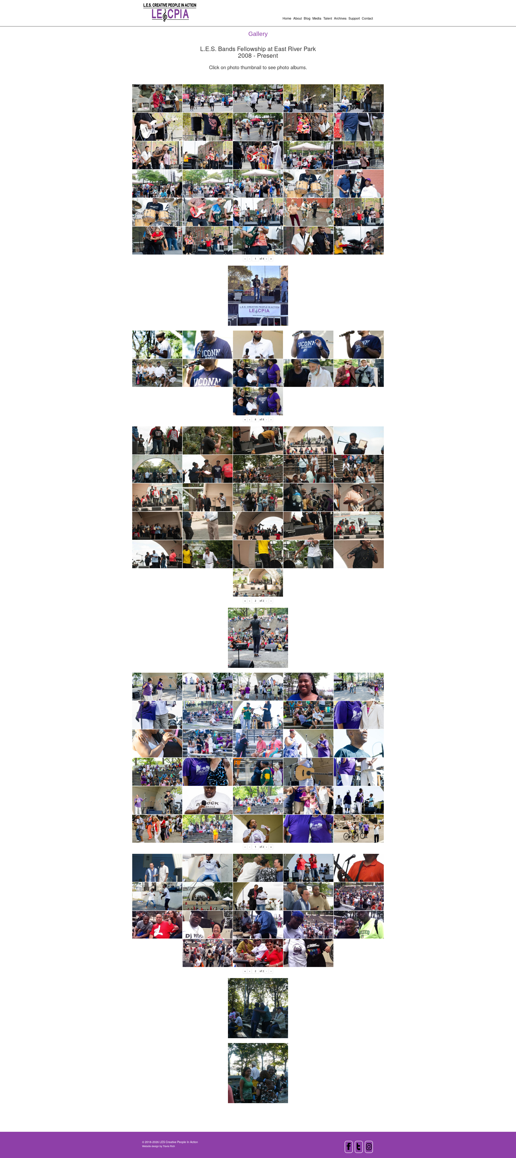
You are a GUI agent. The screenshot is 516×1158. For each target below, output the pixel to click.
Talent (327, 18)
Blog (307, 18)
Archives (340, 18)
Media (316, 18)
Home (287, 18)
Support (354, 18)
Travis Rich (169, 1146)
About (297, 18)
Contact (367, 18)
